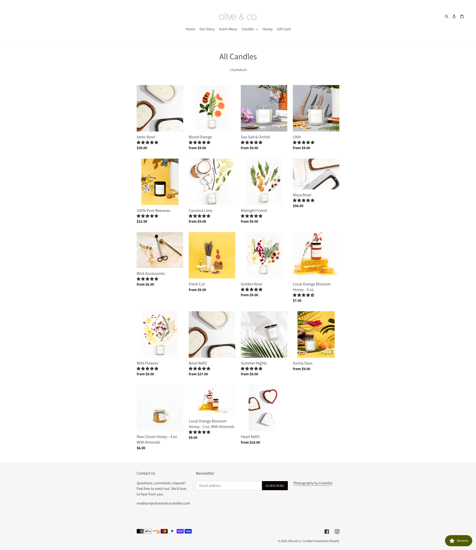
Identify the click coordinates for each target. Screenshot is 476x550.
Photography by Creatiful (312, 483)
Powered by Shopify (326, 541)
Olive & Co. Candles (300, 541)
